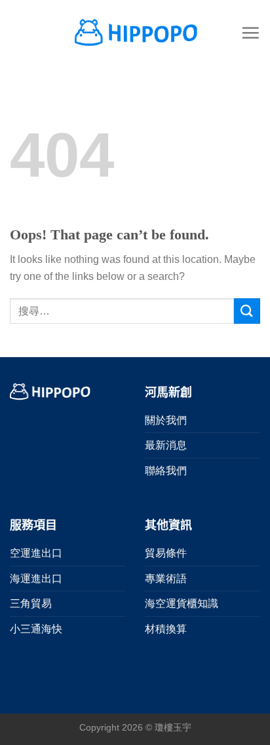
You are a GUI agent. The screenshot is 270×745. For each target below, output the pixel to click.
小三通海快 (36, 628)
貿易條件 (166, 553)
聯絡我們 (166, 470)
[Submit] (247, 311)
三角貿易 (31, 603)
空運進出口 (36, 553)
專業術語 (166, 578)
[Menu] (250, 32)
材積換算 (166, 628)
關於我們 (166, 420)
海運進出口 (36, 578)
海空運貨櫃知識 (181, 603)
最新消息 (166, 445)
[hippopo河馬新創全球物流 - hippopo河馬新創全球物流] (135, 32)
